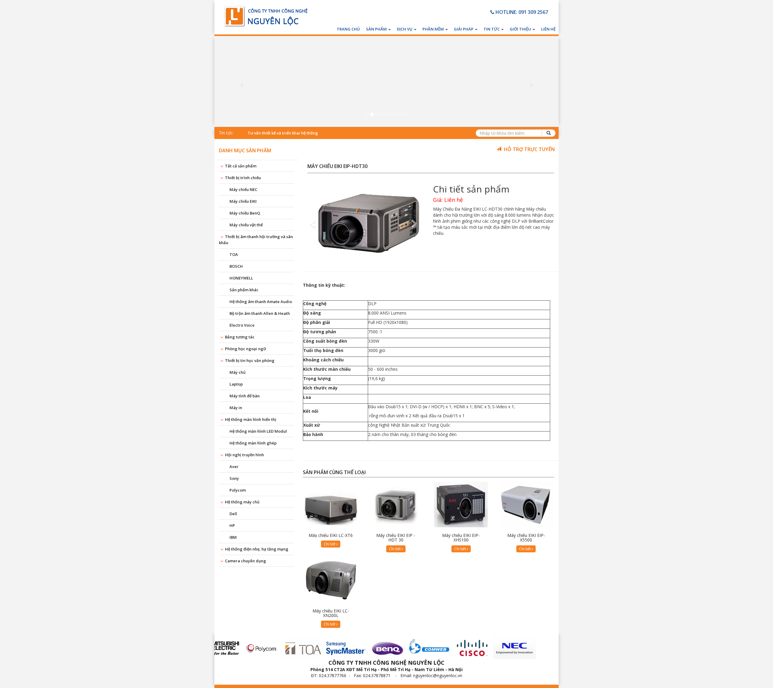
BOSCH (236, 266)
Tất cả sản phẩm (240, 166)
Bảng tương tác (240, 337)
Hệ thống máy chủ (242, 502)
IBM (233, 537)
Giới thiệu (521, 29)
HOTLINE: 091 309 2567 (521, 12)
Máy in (235, 407)
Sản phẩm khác (243, 289)
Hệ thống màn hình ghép (253, 443)
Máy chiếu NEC (243, 189)
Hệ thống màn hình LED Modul (258, 431)
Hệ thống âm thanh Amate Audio (260, 301)
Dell (233, 513)
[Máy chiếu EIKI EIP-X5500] (526, 504)
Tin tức (492, 29)
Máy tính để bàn (244, 396)
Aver (234, 466)
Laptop (236, 384)
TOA (233, 254)
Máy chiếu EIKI (243, 201)
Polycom (237, 490)
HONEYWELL (241, 278)
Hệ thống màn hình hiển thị (250, 419)
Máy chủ (237, 372)
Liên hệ (548, 29)
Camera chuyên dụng (245, 561)
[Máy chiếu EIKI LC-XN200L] (331, 580)
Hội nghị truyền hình (244, 454)
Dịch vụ (405, 29)
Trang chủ (348, 29)
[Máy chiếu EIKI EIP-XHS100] (461, 504)
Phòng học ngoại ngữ (245, 348)
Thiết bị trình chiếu (243, 177)
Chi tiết (330, 544)
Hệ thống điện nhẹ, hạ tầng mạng (256, 549)
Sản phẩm (377, 29)
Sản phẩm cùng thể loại (334, 472)
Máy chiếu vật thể (246, 225)
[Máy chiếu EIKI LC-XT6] (331, 504)
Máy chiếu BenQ (244, 213)
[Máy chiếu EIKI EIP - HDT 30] (396, 504)
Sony (234, 478)
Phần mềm (433, 29)
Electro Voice (242, 325)
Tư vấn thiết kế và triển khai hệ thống (283, 133)
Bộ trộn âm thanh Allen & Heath (259, 313)
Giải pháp (464, 29)
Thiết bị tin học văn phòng (249, 360)
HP (232, 525)
